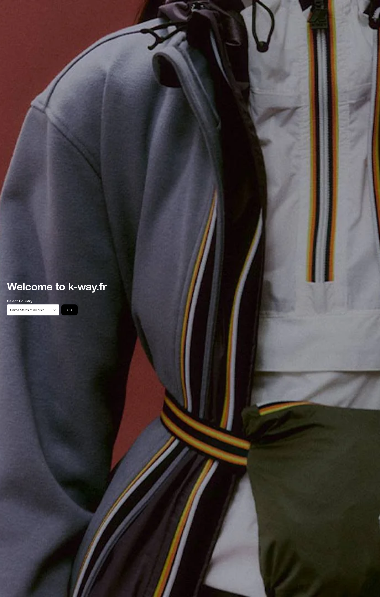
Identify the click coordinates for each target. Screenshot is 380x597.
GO (69, 310)
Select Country (20, 301)
